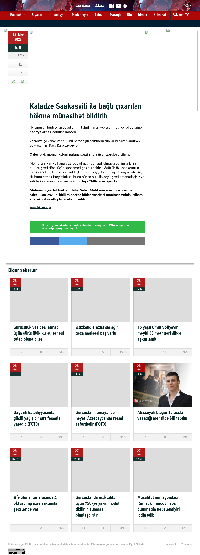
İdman (142, 15)
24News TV (180, 15)
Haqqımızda (83, 5)
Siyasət (37, 15)
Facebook (171, 544)
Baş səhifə (17, 15)
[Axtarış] (175, 5)
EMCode (139, 544)
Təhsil (99, 15)
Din (129, 15)
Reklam (99, 5)
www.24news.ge (40, 207)
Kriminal (159, 15)
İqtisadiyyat (57, 15)
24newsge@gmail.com (105, 544)
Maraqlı (115, 15)
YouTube (186, 544)
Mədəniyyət (80, 15)
